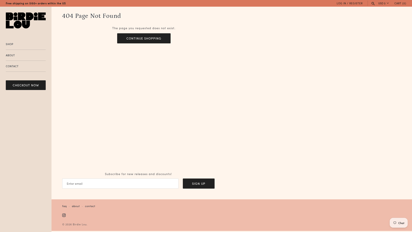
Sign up (198, 183)
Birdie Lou (80, 224)
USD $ (381, 3)
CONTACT (12, 66)
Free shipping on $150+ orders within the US (36, 3)
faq (64, 206)
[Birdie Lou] (26, 20)
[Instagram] (64, 215)
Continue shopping (143, 38)
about (76, 206)
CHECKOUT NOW (26, 85)
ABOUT (10, 55)
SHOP (9, 44)
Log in (341, 3)
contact (90, 206)
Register (356, 3)
